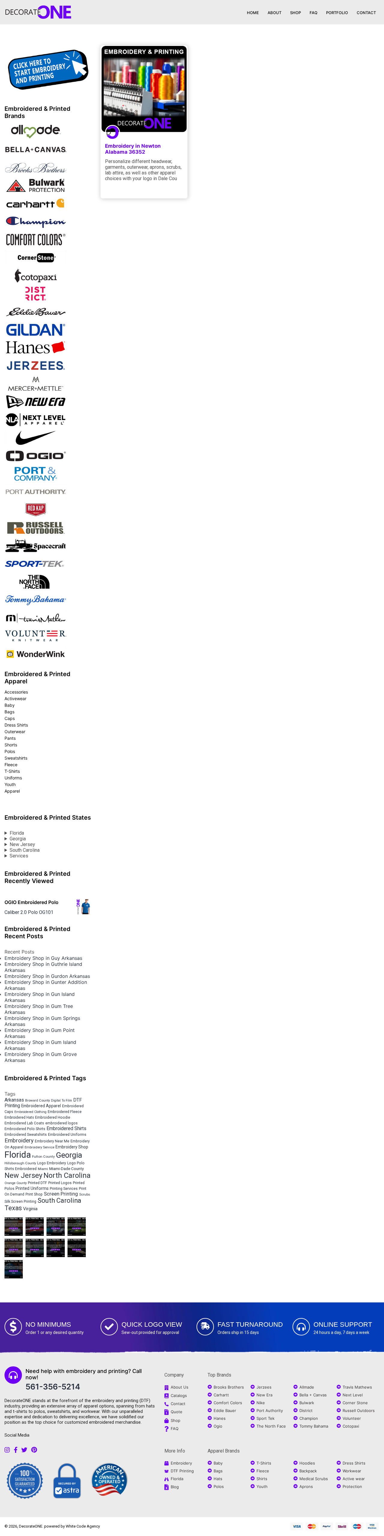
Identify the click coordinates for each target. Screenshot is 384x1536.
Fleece (10, 764)
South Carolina (25, 850)
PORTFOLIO (337, 12)
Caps (9, 718)
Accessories (16, 691)
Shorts (10, 744)
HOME (253, 12)
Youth (10, 784)
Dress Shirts (16, 724)
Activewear (15, 698)
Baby (9, 705)
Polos (9, 751)
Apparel (12, 791)
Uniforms (13, 777)
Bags (9, 711)
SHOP (295, 12)
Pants (10, 738)
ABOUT (274, 12)
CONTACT (366, 12)
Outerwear (14, 731)
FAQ (313, 12)
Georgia (18, 839)
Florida (17, 833)
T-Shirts (12, 771)
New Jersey (22, 844)
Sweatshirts (15, 757)
